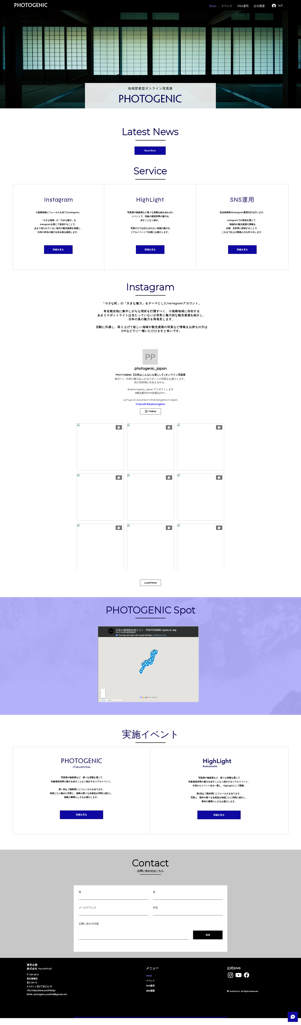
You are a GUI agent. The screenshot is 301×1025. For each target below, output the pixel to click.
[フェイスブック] (246, 975)
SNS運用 (150, 986)
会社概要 (150, 991)
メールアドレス (87, 907)
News (149, 976)
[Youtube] (238, 975)
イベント (150, 981)
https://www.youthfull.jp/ (43, 990)
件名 (155, 907)
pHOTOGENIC (31, 5)
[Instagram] (230, 975)
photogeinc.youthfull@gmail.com (50, 994)
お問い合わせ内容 (89, 923)
